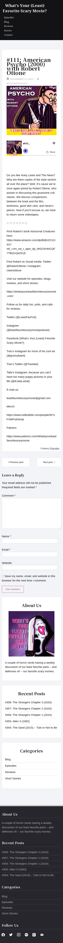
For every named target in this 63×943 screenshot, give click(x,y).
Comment (9, 495)
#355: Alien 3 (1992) (17, 721)
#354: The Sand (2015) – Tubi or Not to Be (31, 727)
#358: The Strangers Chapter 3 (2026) (28, 702)
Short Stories (13, 778)
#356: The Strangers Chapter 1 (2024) (28, 714)
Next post (48, 462)
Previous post (16, 462)
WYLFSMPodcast (17, 83)
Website (7, 562)
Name (6, 536)
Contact (8, 34)
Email (6, 549)
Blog (6, 21)
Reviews (8, 26)
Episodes (9, 17)
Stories (8, 30)
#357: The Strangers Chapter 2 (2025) (28, 708)
